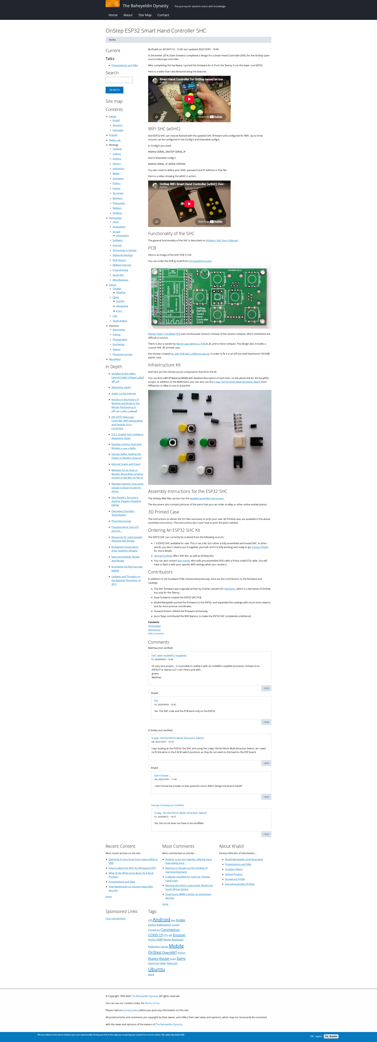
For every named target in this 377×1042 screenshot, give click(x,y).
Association (122, 235)
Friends (113, 135)
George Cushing (163, 555)
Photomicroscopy (122, 354)
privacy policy (131, 1010)
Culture (117, 153)
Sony (181, 958)
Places (112, 285)
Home (113, 15)
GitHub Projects (234, 874)
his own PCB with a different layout (190, 353)
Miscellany (115, 359)
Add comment (156, 633)
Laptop (164, 946)
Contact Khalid (260, 547)
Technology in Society (124, 250)
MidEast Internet (122, 265)
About (128, 15)
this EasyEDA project (200, 261)
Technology (154, 626)
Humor (117, 188)
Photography (120, 339)
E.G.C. (119, 311)
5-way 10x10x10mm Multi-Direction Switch (237, 381)
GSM (159, 939)
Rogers (153, 958)
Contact (163, 15)
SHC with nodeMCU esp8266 (168, 655)
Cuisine (120, 301)
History (117, 163)
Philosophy (119, 203)
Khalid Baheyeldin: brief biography (244, 859)
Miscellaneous (120, 280)
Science (117, 158)
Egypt (116, 297)
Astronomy (154, 629)
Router (164, 958)
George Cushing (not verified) (167, 805)
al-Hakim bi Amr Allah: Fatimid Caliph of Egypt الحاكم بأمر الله (127, 377)
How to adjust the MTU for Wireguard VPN (132, 868)
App (173, 920)
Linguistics (118, 168)
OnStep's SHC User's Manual (222, 240)
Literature (118, 178)
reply (266, 688)
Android (161, 919)
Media (116, 173)
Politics (117, 183)
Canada (117, 288)
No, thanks (331, 1036)
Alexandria (122, 306)
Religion (117, 208)
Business (118, 198)
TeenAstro (229, 588)
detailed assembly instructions (207, 498)
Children (117, 213)
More (151, 974)
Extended (118, 130)
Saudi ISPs (118, 275)
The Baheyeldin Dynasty (145, 996)
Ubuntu (156, 969)
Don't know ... (162, 775)
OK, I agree (316, 1036)
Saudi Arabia (120, 320)
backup (152, 924)
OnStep (154, 952)
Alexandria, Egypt (121, 387)
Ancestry (117, 125)
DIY (170, 935)
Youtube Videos (234, 869)
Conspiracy (154, 929)
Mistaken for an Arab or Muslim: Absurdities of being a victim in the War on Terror (127, 474)
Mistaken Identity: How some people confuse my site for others (127, 487)
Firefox (152, 939)
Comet (176, 924)
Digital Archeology (123, 255)
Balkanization (164, 924)
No (156, 700)
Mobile (176, 946)
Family (112, 116)
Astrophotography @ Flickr (240, 884)
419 (150, 920)
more (109, 896)
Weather (121, 292)
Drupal (116, 231)
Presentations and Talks (124, 65)
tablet (163, 963)
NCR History (119, 260)
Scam (173, 958)
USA (115, 316)
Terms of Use (152, 1003)
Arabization (119, 226)
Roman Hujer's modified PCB (164, 334)
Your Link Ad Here (115, 918)
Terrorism (118, 193)
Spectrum (153, 963)
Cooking (117, 148)
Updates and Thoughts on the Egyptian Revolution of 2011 (126, 580)
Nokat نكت (115, 140)
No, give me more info (173, 1034)
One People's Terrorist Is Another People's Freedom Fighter (126, 501)
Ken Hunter (184, 560)
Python (182, 952)
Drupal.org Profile (235, 879)
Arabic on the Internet (123, 393)
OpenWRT (169, 952)
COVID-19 (155, 935)
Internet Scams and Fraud (125, 464)
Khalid (116, 120)
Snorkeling (118, 344)
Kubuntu (154, 946)
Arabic (180, 920)
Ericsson (179, 935)
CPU (165, 935)
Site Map (145, 15)
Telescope (172, 963)
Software (118, 240)
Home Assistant (173, 939)
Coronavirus (170, 929)
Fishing (116, 334)
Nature (116, 349)
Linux (116, 221)
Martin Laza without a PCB (190, 343)
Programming (120, 270)
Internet (117, 245)
